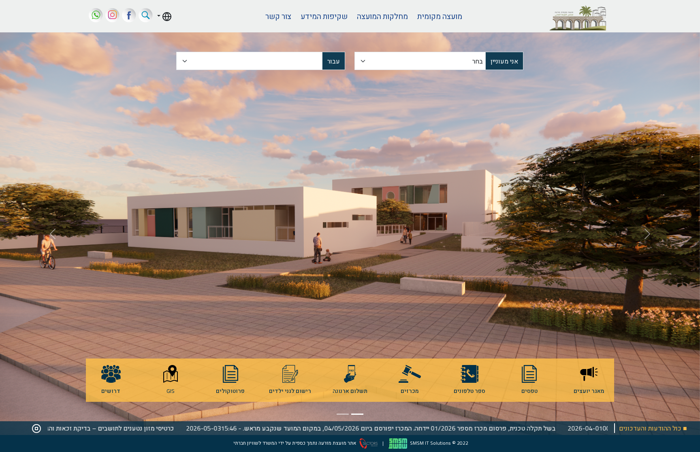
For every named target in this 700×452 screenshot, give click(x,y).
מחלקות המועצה (382, 16)
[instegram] (112, 16)
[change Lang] (164, 16)
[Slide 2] (343, 414)
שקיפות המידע (324, 16)
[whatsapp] (96, 16)
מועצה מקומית (439, 16)
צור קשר (278, 16)
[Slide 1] (357, 414)
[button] (164, 16)
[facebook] (129, 16)
